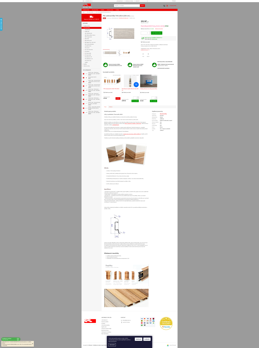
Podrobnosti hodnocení (123, 18)
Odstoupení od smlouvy (106, 332)
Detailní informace (144, 50)
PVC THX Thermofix (89, 49)
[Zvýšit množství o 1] (150, 32)
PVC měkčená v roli (89, 58)
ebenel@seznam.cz (127, 320)
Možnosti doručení (159, 29)
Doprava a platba (129, 1)
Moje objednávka (105, 333)
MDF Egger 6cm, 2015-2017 (90, 42)
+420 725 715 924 (126, 322)
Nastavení (112, 344)
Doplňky (85, 64)
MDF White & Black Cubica (90, 35)
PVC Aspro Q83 (88, 55)
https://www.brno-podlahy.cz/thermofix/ (133, 123)
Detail (118, 98)
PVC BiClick (87, 51)
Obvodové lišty (87, 28)
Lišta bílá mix (87, 29)
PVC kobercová (88, 60)
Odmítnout (138, 339)
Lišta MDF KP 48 (88, 46)
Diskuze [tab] (110, 107)
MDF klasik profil (88, 40)
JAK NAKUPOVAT (115, 125)
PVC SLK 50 (87, 48)
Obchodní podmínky (106, 325)
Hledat (142, 5)
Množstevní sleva (105, 330)
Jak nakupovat (120, 1)
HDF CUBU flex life (88, 33)
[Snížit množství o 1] (150, 33)
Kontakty (138, 1)
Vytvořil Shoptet (173, 345)
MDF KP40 (87, 38)
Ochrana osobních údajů (106, 328)
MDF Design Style (88, 37)
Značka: (132, 18)
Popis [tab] (105, 107)
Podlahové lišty (87, 26)
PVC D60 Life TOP (88, 57)
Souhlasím (147, 339)
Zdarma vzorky (87, 66)
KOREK (86, 62)
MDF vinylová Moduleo (89, 44)
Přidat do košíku (157, 33)
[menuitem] (86, 10)
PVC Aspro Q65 (88, 53)
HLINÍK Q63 (87, 31)
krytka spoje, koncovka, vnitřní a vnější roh (132, 134)
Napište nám (104, 327)
